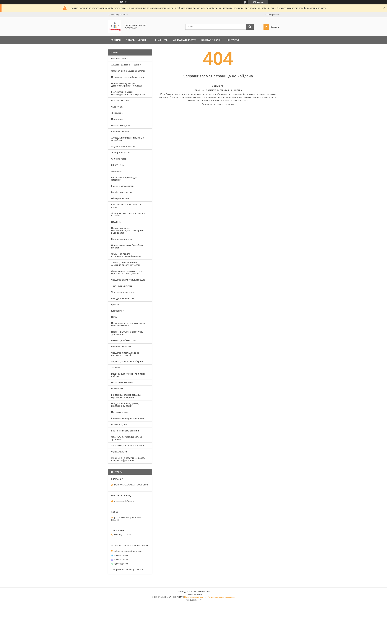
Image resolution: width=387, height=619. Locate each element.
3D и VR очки (117, 165)
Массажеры (117, 388)
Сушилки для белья (121, 131)
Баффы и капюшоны (121, 192)
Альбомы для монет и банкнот (126, 65)
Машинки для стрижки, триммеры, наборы (128, 375)
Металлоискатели (120, 100)
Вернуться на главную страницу (218, 104)
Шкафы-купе (117, 311)
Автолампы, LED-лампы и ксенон (127, 445)
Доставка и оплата (184, 40)
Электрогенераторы (121, 152)
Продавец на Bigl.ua (193, 594)
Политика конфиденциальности (221, 597)
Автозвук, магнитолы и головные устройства (127, 139)
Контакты (233, 40)
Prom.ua (206, 592)
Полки (114, 317)
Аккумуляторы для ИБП (123, 146)
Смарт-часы (117, 107)
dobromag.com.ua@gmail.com (128, 551)
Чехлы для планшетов (122, 292)
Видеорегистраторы (121, 239)
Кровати (115, 304)
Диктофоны (117, 113)
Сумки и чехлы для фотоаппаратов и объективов (126, 255)
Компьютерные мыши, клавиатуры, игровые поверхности (128, 93)
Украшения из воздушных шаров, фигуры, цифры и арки (128, 459)
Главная (116, 40)
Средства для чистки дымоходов (128, 280)
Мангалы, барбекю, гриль (124, 340)
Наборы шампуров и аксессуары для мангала (127, 333)
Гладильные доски (120, 125)
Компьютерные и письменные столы (126, 205)
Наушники (116, 222)
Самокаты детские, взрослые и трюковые (127, 438)
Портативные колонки (122, 382)
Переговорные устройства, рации (128, 77)
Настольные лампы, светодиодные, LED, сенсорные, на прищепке (127, 230)
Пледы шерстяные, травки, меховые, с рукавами (125, 404)
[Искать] (250, 27)
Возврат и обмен (211, 40)
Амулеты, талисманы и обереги (127, 361)
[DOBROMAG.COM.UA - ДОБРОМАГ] (114, 32)
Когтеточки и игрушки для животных (124, 178)
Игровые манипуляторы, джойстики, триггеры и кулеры (126, 84)
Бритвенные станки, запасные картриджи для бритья (126, 396)
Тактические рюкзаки (121, 286)
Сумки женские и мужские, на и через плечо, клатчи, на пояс (126, 272)
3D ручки (115, 367)
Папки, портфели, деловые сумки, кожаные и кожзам (128, 324)
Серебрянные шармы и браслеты (128, 71)
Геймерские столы (120, 198)
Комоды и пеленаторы (122, 298)
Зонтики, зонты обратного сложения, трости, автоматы (125, 263)
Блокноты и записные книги (125, 431)
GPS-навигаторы (119, 159)
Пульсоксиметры (119, 412)
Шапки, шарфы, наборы (123, 186)
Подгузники (117, 119)
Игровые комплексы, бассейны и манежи (127, 246)
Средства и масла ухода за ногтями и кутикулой (125, 354)
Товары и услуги (136, 40)
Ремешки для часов (121, 346)
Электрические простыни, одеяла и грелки (128, 214)
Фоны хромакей (119, 452)
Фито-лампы (117, 171)
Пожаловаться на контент (195, 597)
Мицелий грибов (119, 58)
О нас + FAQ (161, 40)
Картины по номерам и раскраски (128, 418)
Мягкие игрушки (119, 424)
